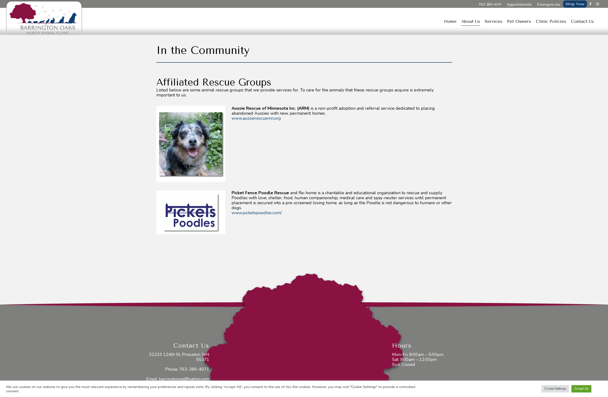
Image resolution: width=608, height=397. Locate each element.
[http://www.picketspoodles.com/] (190, 212)
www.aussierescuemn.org (256, 118)
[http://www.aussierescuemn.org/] (190, 144)
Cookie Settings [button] (555, 389)
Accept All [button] (581, 389)
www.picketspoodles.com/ (257, 213)
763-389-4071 (490, 4)
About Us (470, 21)
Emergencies (548, 4)
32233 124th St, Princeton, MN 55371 (179, 357)
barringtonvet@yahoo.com (184, 379)
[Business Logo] (44, 18)
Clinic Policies (551, 21)
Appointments (519, 4)
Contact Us (582, 21)
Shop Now (574, 4)
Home (450, 21)
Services (493, 21)
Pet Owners (519, 21)
